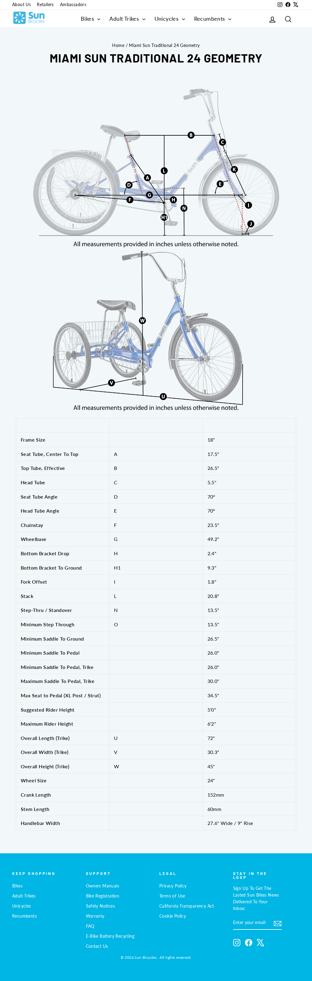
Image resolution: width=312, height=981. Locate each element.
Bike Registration (102, 896)
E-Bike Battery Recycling (110, 936)
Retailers (45, 4)
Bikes (88, 18)
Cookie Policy (172, 916)
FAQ (90, 926)
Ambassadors (73, 4)
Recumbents (210, 18)
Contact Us (97, 946)
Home (118, 45)
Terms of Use (172, 896)
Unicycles (167, 18)
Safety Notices (100, 906)
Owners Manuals (102, 885)
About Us (21, 4)
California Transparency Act (186, 906)
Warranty (95, 916)
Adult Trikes (124, 18)
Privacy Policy (173, 885)
